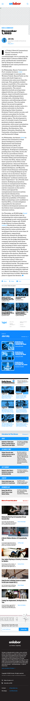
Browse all (24, 336)
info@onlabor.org (13, 688)
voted (20, 72)
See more (25, 500)
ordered (4, 225)
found (25, 213)
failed (23, 137)
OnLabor (15, 3)
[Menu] (2, 4)
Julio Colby (11, 39)
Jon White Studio (13, 690)
